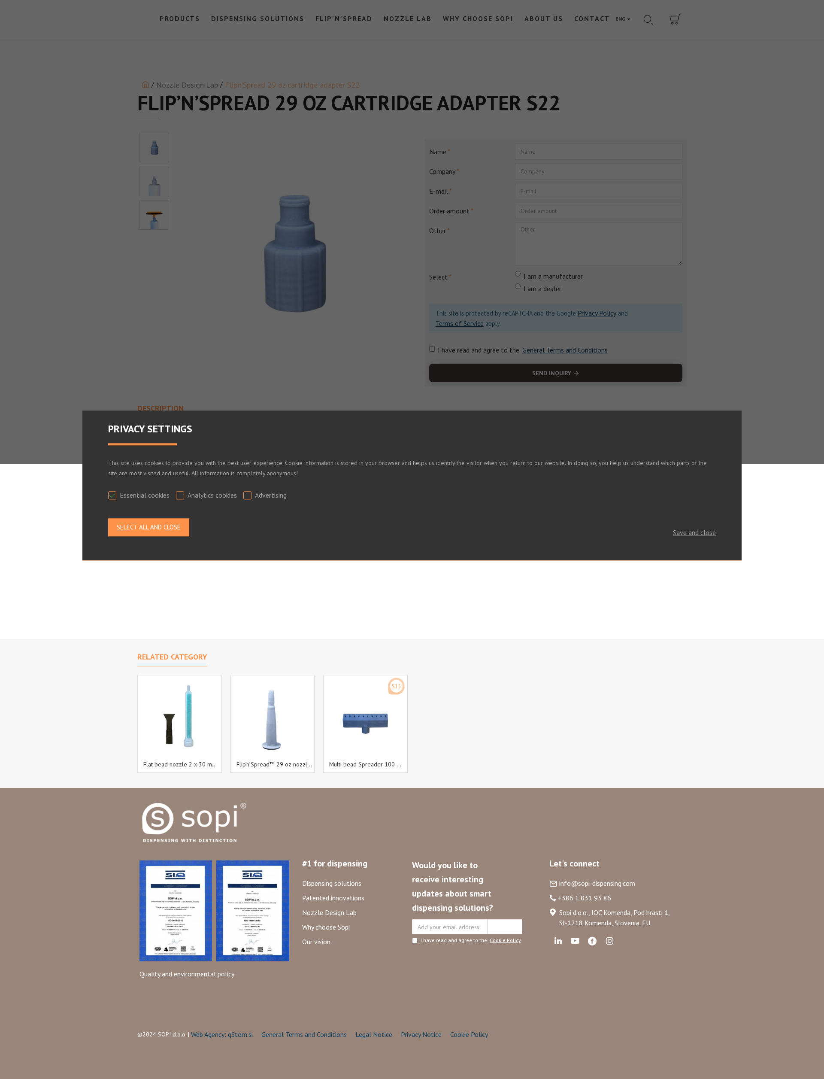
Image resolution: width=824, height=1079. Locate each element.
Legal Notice (373, 1034)
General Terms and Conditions (304, 1034)
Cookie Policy (469, 1034)
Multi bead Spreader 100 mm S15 (367, 764)
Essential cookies (145, 495)
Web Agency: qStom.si (222, 1034)
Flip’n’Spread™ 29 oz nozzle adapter (274, 764)
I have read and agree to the (471, 940)
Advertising (271, 495)
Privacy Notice (421, 1034)
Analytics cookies (212, 495)
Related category (172, 657)
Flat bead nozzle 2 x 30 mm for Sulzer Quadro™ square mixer (181, 764)
